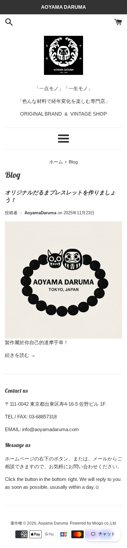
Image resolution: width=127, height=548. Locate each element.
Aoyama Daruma (53, 523)
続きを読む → (20, 355)
